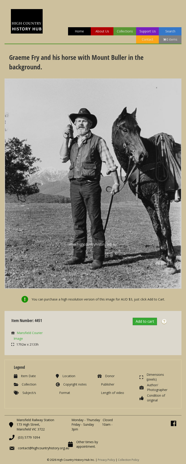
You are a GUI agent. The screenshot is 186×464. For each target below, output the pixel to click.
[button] (164, 321)
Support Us (148, 31)
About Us (102, 31)
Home (79, 31)
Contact (147, 39)
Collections (125, 31)
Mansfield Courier (30, 333)
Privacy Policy (106, 460)
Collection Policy (128, 460)
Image (18, 338)
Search (170, 31)
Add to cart (145, 321)
